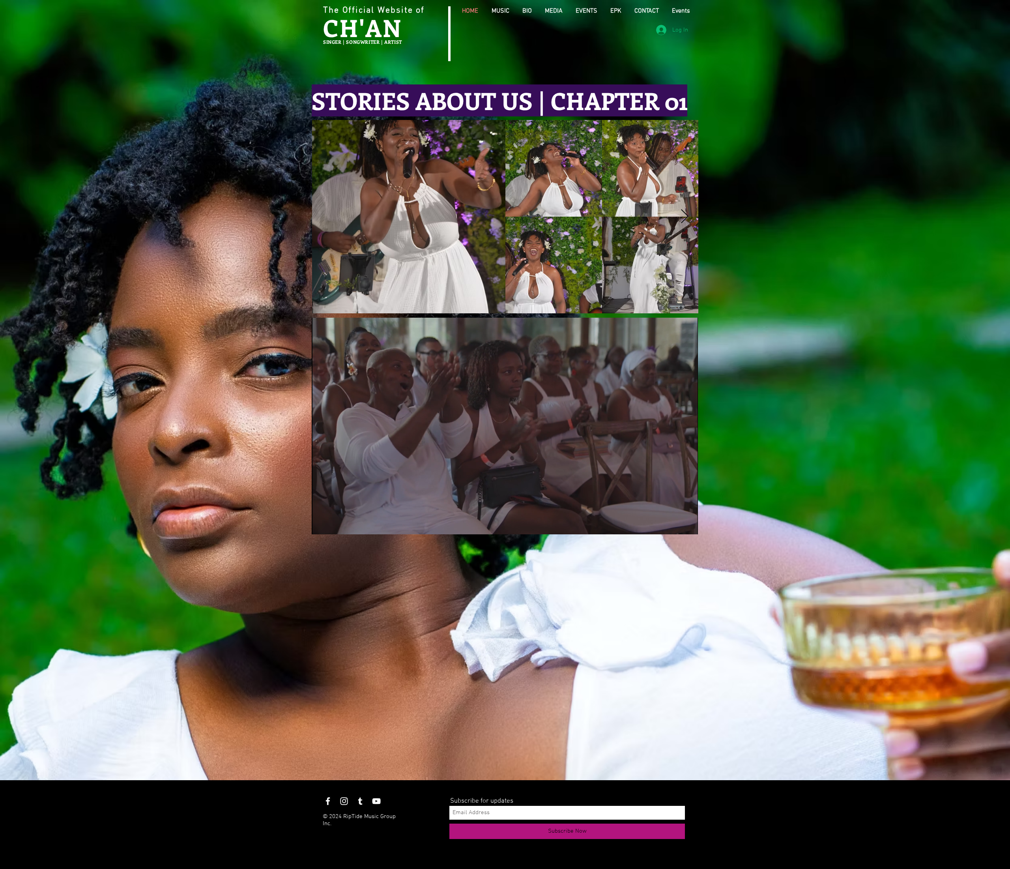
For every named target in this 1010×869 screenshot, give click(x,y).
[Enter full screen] (687, 524)
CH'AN (362, 27)
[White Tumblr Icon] (360, 801)
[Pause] (322, 524)
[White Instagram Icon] (344, 801)
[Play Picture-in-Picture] (674, 524)
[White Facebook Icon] (328, 801)
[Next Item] (684, 217)
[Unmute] (335, 524)
